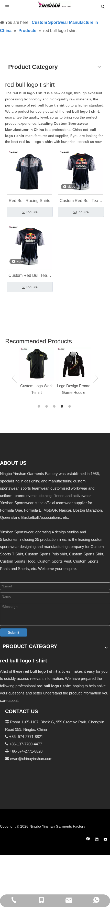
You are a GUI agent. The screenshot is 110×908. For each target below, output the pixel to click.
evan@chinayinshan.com (31, 758)
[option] (36, 371)
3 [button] (55, 406)
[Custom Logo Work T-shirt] (36, 364)
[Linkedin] (97, 840)
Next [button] (95, 378)
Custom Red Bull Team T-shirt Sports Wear (81, 201)
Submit (13, 632)
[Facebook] (88, 840)
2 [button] (47, 406)
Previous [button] (14, 378)
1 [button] (39, 406)
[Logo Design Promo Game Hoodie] (73, 364)
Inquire (32, 212)
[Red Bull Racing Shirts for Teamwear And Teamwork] (29, 172)
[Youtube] (105, 840)
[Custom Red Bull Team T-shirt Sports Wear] (80, 172)
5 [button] (70, 406)
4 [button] (62, 406)
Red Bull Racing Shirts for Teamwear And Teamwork (29, 201)
